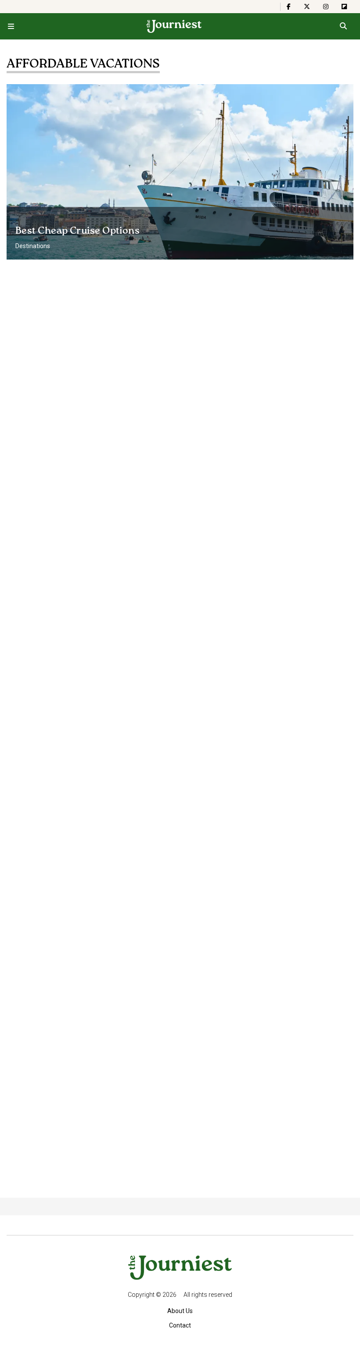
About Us (180, 1310)
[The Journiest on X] (307, 6)
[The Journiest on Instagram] (326, 6)
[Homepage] (174, 26)
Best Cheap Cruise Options (77, 231)
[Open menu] (11, 26)
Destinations (32, 245)
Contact (180, 1325)
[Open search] (343, 26)
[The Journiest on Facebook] (288, 6)
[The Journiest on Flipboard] (344, 6)
